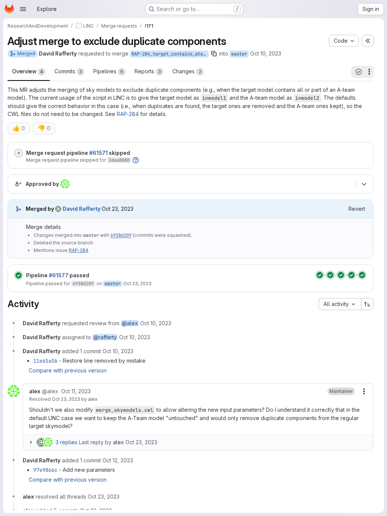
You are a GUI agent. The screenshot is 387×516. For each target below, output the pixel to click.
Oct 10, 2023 (265, 53)
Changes (186, 71)
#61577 (58, 275)
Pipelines (108, 71)
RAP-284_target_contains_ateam (170, 54)
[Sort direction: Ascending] (367, 304)
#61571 (98, 153)
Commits (68, 71)
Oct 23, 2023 (137, 283)
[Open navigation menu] (23, 9)
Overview (27, 71)
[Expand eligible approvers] (363, 184)
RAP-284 (128, 114)
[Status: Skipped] (18, 153)
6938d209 (121, 235)
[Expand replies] (30, 442)
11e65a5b (45, 360)
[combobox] (340, 304)
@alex (130, 323)
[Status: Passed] (18, 275)
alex (93, 399)
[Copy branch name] (213, 53)
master (239, 54)
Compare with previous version (68, 370)
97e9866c (45, 470)
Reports (148, 71)
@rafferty (105, 337)
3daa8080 (119, 160)
